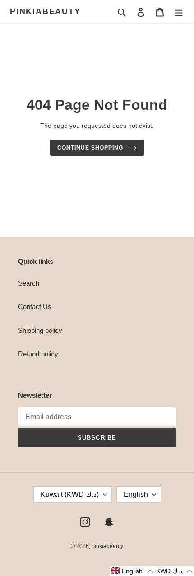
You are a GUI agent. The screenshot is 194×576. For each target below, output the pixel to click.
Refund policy (38, 354)
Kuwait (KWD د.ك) (70, 494)
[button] (132, 571)
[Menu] (178, 12)
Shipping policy (40, 330)
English (136, 494)
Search (28, 283)
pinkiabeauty (45, 11)
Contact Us (34, 306)
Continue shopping (90, 148)
